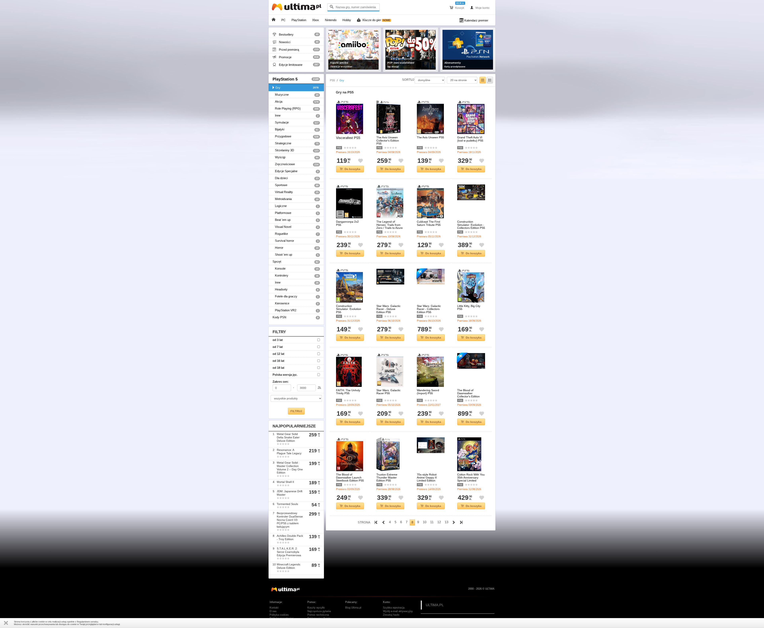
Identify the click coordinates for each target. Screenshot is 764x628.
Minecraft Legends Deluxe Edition (288, 566)
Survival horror (296, 241)
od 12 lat (278, 353)
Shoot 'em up (296, 254)
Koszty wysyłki (316, 607)
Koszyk (457, 7)
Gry (297, 87)
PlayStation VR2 (296, 310)
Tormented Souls (287, 504)
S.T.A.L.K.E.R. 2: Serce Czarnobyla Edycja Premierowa (289, 552)
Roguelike (296, 234)
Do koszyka (352, 169)
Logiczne (296, 206)
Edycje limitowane (296, 64)
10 (424, 522)
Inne (296, 115)
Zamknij (6, 623)
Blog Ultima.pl (353, 607)
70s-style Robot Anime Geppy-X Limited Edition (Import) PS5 (427, 479)
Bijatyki (296, 129)
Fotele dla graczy (296, 296)
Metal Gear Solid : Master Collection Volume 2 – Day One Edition (290, 467)
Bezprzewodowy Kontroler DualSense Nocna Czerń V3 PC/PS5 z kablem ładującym (290, 520)
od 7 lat (278, 346)
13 (446, 522)
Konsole (296, 268)
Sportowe (296, 185)
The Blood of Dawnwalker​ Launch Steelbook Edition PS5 (350, 477)
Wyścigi (296, 157)
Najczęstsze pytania (319, 611)
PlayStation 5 (296, 79)
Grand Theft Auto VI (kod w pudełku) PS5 (470, 139)
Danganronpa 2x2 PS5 (347, 223)
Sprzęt (296, 261)
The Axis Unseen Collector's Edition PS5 (387, 140)
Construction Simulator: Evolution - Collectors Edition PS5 (471, 224)
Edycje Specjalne (296, 171)
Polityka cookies (279, 614)
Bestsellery (296, 34)
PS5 (332, 80)
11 (432, 522)
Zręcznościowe (296, 164)
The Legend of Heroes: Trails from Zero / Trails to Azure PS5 (389, 226)
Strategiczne (296, 143)
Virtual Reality (296, 192)
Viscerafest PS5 (348, 138)
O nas (273, 611)
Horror (296, 247)
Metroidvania (296, 199)
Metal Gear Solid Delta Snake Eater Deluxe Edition (288, 437)
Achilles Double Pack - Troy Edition (290, 537)
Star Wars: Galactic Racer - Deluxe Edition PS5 (388, 309)
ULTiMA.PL (435, 605)
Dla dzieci (296, 178)
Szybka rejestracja (393, 607)
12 (439, 522)
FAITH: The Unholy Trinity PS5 (348, 392)
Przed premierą (296, 49)
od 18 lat (278, 367)
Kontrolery (296, 275)
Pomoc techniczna (318, 614)
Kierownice (296, 303)
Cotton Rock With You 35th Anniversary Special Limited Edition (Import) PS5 (471, 479)
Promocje (296, 57)
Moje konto (479, 7)
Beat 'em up (296, 220)
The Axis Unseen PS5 (430, 137)
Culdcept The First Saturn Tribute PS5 (429, 223)
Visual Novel (296, 227)
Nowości (296, 42)
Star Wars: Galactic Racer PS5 (388, 392)
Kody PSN (296, 317)
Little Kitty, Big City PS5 (468, 308)
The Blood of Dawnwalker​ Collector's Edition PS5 (468, 395)
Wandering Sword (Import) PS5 (428, 392)
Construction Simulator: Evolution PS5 (348, 309)
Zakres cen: (281, 381)
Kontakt (274, 607)
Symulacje (296, 122)
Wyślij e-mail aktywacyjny (398, 611)
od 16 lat (278, 360)
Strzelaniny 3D (296, 150)
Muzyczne (296, 94)
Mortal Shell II (285, 481)
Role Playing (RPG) (296, 108)
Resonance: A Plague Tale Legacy (289, 451)
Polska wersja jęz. (285, 374)
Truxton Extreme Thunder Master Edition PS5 (386, 477)
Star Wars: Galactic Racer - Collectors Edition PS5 (429, 309)
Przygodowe (296, 136)
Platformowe (296, 213)
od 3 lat (278, 340)
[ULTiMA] (297, 7)
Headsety (296, 289)
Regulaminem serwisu (87, 621)
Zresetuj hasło (391, 614)
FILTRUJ (296, 411)
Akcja (296, 101)
